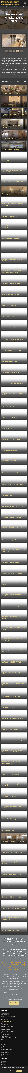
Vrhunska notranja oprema (7, 1026)
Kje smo (3, 1062)
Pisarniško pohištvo (5, 1051)
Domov (4, 6)
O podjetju (3, 1061)
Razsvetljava (4, 1044)
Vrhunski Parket (4, 1052)
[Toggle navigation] (25, 3)
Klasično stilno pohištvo (6, 1049)
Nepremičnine (4, 1036)
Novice (2, 1039)
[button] (4, 40)
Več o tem (12, 1070)
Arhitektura (3, 1028)
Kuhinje (2, 1046)
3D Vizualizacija (5, 1034)
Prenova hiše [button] (14, 1003)
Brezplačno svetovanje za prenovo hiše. (10, 1033)
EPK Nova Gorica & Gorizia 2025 (8, 1037)
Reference (8, 6)
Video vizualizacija (5, 1029)
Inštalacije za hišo (5, 1054)
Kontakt (3, 1064)
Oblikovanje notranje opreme (7, 1031)
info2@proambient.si (6, 1021)
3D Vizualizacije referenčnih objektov (18, 6)
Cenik (2, 1056)
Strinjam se (18, 1070)
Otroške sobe (4, 1047)
